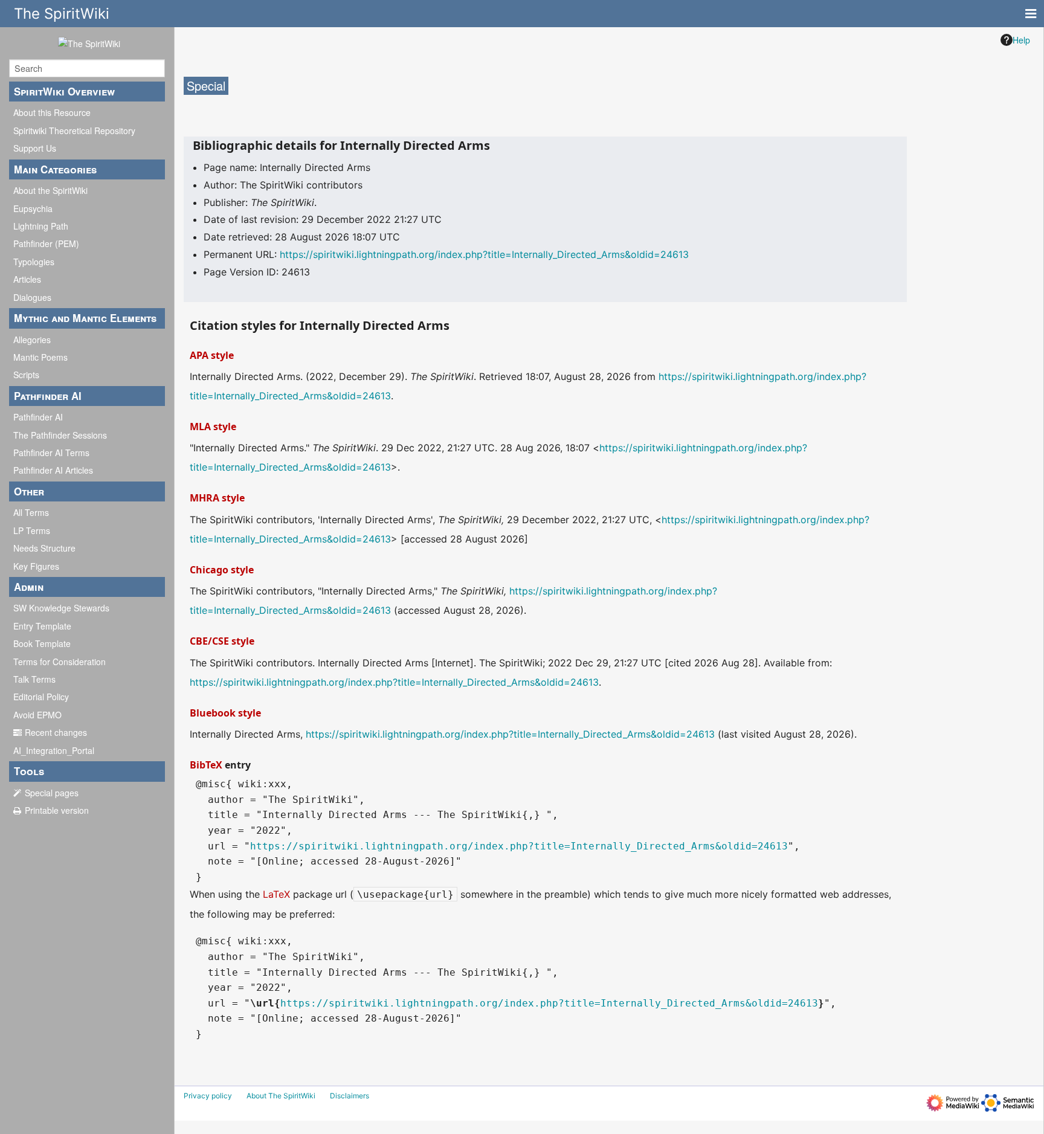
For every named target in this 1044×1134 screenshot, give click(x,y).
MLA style (213, 426)
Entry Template (42, 626)
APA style (212, 355)
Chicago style (222, 569)
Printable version (57, 810)
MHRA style (217, 497)
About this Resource (52, 112)
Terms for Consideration (59, 662)
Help (1021, 40)
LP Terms (31, 530)
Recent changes (56, 732)
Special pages (52, 793)
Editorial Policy (41, 697)
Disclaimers (349, 1095)
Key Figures (36, 566)
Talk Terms (34, 679)
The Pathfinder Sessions (60, 435)
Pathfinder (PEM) (46, 243)
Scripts (26, 375)
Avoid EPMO (37, 715)
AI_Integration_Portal (53, 750)
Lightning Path (40, 226)
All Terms (31, 512)
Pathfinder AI (38, 417)
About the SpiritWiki (50, 190)
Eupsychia (33, 208)
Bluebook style (225, 713)
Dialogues (32, 297)
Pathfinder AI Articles (53, 470)
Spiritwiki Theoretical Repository (74, 130)
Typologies (33, 262)
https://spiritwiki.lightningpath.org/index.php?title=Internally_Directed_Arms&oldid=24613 (484, 254)
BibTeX (206, 765)
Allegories (32, 339)
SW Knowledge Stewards (61, 608)
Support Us (34, 148)
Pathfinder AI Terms (51, 452)
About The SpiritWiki (280, 1095)
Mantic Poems (40, 357)
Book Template (42, 643)
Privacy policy (208, 1095)
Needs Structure (44, 548)
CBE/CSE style (222, 641)
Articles (27, 279)
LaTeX (276, 894)
